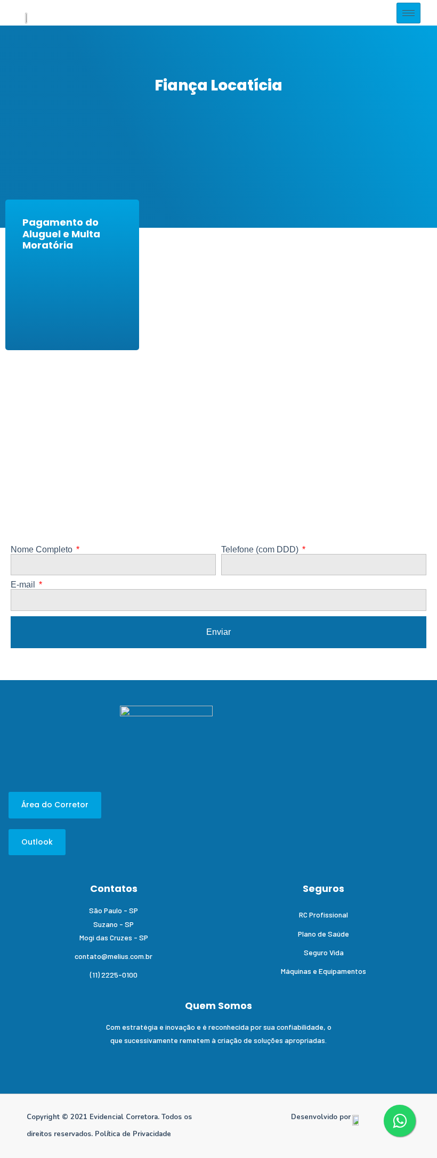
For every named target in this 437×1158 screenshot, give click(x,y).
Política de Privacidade (133, 1134)
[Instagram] (73, 1061)
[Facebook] (49, 1061)
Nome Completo (43, 549)
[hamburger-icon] (408, 13)
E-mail (24, 585)
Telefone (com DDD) (261, 549)
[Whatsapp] (97, 1061)
